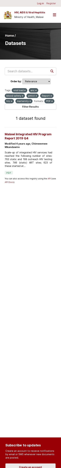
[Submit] (52, 71)
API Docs (9, 182)
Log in (40, 3)
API (49, 178)
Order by (16, 81)
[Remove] (25, 90)
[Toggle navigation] (54, 14)
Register (51, 3)
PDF (8, 173)
